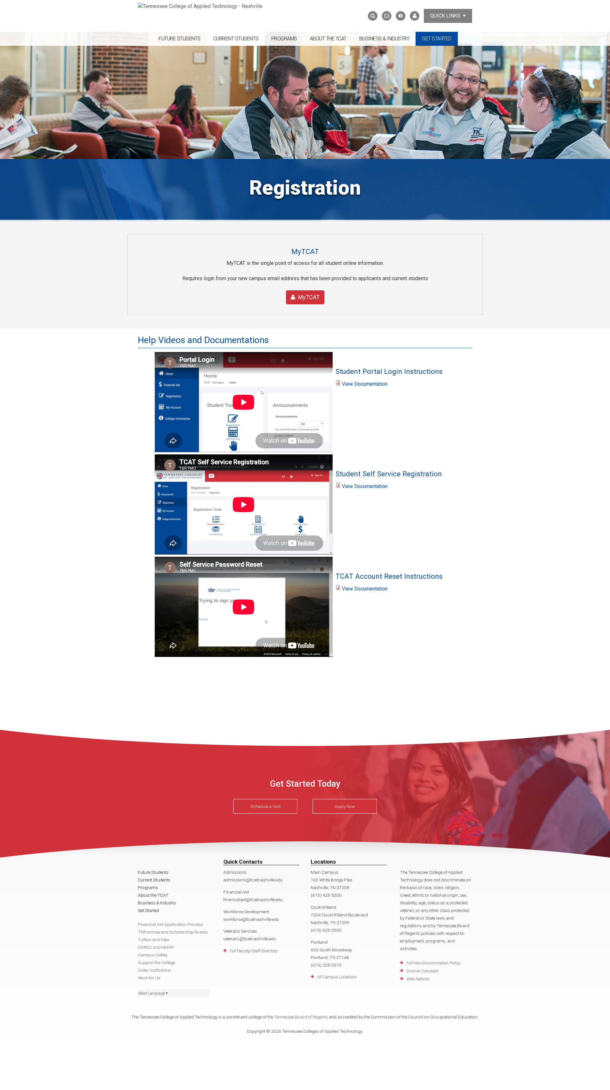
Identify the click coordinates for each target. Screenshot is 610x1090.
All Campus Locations (337, 976)
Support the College (156, 962)
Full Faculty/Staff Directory (253, 950)
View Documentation (365, 384)
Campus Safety (152, 954)
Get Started (436, 39)
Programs (284, 39)
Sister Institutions (154, 970)
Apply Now (345, 806)
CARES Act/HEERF (156, 947)
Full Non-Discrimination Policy (433, 962)
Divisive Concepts (422, 970)
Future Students (179, 39)
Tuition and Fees (153, 939)
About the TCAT (328, 39)
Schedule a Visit (265, 806)
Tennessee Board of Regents (301, 1016)
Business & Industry (384, 39)
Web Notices (418, 978)
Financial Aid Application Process (170, 924)
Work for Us (149, 977)
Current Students (236, 39)
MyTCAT (308, 297)
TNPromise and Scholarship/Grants (173, 932)
